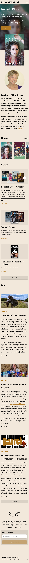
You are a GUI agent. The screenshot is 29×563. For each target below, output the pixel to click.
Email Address (10, 288)
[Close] (25, 259)
